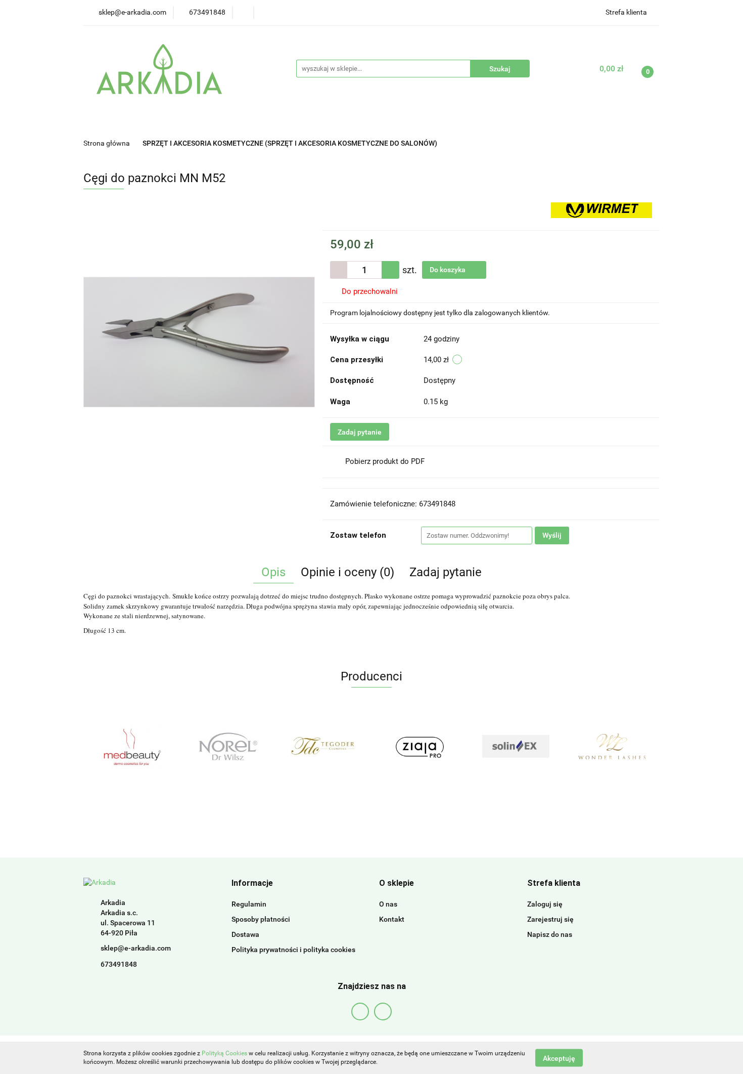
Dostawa (245, 934)
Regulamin (248, 904)
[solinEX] (516, 746)
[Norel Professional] (227, 746)
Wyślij (552, 535)
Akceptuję (559, 1058)
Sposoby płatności (260, 919)
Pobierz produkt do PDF (385, 461)
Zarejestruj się (550, 919)
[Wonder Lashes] (612, 746)
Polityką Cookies (224, 1053)
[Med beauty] (131, 746)
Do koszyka (448, 270)
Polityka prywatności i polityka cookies (293, 950)
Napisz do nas (549, 934)
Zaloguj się (545, 904)
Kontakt (391, 919)
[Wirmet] (601, 209)
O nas (388, 904)
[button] (252, 883)
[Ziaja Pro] (420, 746)
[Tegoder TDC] (323, 746)
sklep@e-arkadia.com (136, 948)
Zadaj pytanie (360, 432)
